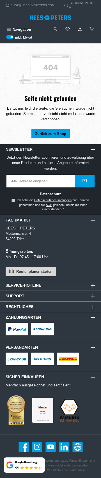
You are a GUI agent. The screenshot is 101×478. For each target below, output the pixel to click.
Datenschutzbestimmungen (53, 200)
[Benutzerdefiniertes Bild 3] (42, 410)
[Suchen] (55, 29)
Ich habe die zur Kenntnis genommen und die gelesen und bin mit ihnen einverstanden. (53, 204)
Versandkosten (79, 460)
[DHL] (68, 359)
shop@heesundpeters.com (32, 5)
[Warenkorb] (92, 29)
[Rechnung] (42, 329)
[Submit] (85, 181)
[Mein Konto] (80, 29)
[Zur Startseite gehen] (50, 18)
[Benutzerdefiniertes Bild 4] (69, 410)
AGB (49, 205)
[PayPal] (17, 329)
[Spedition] (42, 359)
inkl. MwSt (19, 37)
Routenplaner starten (33, 271)
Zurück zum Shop (50, 134)
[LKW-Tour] (17, 359)
